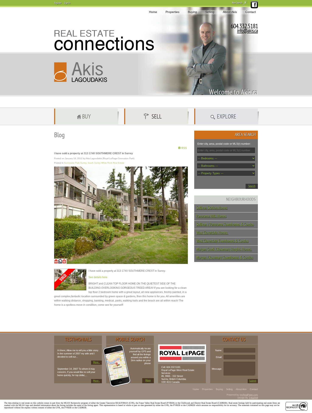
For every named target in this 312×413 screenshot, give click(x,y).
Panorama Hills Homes (211, 216)
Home (153, 12)
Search (251, 186)
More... (96, 363)
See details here (98, 277)
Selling (209, 12)
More (148, 381)
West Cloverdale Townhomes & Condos (222, 241)
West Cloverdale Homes (212, 233)
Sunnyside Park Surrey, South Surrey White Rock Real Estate (94, 163)
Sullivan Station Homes (211, 208)
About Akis (230, 12)
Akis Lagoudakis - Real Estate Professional (80, 72)
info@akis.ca (247, 31)
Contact (250, 12)
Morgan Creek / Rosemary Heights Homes (224, 249)
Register (57, 3)
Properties (172, 12)
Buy (86, 117)
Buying (192, 12)
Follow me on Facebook (254, 5)
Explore (226, 117)
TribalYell (253, 397)
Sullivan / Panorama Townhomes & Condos (225, 224)
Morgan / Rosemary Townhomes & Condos (224, 257)
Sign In (67, 3)
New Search (237, 3)
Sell (157, 117)
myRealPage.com (249, 394)
